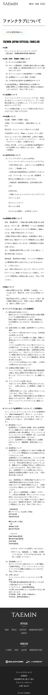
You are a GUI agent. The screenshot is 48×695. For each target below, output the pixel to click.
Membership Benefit (36, 629)
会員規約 (24, 675)
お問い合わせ (24, 685)
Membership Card (36, 650)
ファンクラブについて (24, 672)
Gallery (24, 650)
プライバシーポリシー (24, 682)
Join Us (31, 4)
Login (37, 4)
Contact (24, 633)
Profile (14, 629)
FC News (9, 650)
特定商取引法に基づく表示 (24, 679)
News (7, 629)
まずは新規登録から (14, 32)
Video (16, 650)
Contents (22, 629)
